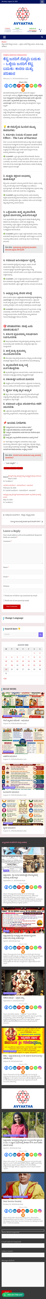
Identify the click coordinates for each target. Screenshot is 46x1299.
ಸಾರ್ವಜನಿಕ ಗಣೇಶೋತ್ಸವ (10, 993)
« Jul (5, 679)
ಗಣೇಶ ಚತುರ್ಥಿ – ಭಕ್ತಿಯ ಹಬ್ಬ (13, 998)
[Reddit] (23, 86)
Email (6, 577)
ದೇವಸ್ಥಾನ (6, 870)
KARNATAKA (7, 1197)
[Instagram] (40, 86)
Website (6, 586)
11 (12, 661)
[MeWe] (27, 86)
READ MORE (9, 689)
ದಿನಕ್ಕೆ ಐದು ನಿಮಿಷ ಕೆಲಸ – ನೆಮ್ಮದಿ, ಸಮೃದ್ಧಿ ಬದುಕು (20, 515)
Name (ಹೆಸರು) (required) (10, 1233)
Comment (7, 542)
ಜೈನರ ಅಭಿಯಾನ (8, 823)
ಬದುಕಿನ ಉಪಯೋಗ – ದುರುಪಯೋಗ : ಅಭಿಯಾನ (18, 485)
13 (23, 661)
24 (6, 669)
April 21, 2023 (8, 1148)
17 (6, 665)
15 (34, 661)
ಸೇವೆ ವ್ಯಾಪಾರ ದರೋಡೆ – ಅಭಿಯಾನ (16, 720)
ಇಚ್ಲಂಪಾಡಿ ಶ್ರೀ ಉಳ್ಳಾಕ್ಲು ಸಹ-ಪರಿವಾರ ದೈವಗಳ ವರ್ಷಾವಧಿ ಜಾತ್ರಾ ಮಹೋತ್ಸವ (19, 937)
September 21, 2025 (10, 881)
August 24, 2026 (8, 724)
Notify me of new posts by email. (17, 601)
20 (23, 665)
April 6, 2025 (7, 941)
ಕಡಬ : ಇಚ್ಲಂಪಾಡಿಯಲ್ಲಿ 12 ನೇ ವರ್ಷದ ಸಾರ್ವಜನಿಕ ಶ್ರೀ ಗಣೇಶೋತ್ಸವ (22, 1057)
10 (6, 661)
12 (17, 661)
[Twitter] (10, 86)
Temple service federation (15, 55)
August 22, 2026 (8, 795)
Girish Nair (21, 881)
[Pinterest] (19, 86)
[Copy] (13, 468)
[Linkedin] (15, 86)
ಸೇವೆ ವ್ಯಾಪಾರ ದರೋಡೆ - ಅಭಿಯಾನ (12, 716)
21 (29, 665)
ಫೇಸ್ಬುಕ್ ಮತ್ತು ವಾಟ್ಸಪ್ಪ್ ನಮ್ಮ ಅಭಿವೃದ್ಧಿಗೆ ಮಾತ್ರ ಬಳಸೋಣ (24, 476)
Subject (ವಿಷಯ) (7, 1251)
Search (41, 634)
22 (34, 665)
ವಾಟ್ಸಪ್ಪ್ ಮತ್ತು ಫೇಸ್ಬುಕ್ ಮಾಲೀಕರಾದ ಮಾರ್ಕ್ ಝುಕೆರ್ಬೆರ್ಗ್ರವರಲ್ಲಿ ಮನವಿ (22, 496)
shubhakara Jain (22, 79)
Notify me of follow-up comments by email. (21, 596)
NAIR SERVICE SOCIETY (11, 1135)
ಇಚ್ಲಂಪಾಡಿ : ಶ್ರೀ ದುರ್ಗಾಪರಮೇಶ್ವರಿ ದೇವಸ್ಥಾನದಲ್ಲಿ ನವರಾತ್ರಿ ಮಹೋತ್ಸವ (20, 877)
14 (29, 661)
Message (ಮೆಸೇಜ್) (8, 1261)
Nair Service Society (12, 1201)
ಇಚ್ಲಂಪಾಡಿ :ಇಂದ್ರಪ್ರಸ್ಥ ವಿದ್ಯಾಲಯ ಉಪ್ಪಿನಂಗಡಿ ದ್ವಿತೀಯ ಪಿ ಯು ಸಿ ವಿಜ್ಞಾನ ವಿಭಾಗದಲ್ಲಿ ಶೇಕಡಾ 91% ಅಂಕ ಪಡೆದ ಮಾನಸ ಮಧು (22, 1143)
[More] (23, 90)
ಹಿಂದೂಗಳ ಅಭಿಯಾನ (9, 787)
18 (12, 665)
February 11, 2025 (9, 79)
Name (6, 568)
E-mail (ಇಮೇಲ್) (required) (11, 1242)
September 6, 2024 (9, 1001)
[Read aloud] (7, 468)
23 (40, 665)
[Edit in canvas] (19, 468)
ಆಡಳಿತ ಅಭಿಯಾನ (8, 752)
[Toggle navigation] (4, 37)
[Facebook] (6, 86)
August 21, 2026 (8, 831)
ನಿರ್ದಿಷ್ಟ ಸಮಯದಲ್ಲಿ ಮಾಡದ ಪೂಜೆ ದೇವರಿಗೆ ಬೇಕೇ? (25, 522)
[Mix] (31, 86)
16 (40, 661)
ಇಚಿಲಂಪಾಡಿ (23, 1135)
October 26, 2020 (9, 1204)
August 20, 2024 (8, 1061)
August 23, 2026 (8, 759)
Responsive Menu (42, 2)
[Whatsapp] (35, 86)
